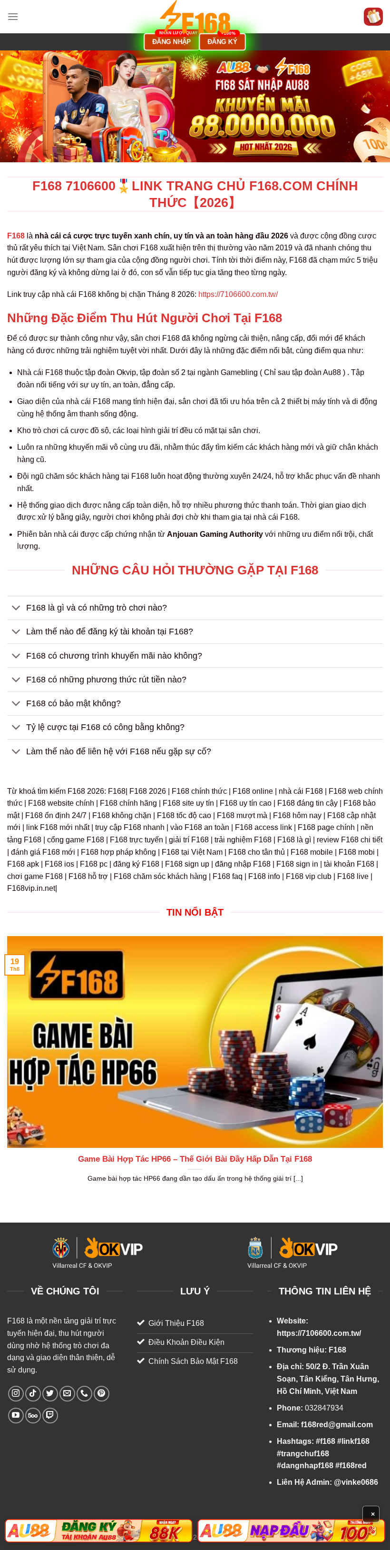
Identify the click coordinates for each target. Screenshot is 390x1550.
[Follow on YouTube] (16, 1415)
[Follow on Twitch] (50, 1415)
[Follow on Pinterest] (101, 1394)
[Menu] (13, 16)
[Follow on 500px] (33, 1415)
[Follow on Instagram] (16, 1394)
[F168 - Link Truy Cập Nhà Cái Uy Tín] (195, 16)
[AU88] (99, 1530)
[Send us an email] (67, 1394)
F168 (16, 1321)
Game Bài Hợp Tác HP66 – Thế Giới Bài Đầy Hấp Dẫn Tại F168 (195, 1159)
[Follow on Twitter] (50, 1394)
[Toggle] (16, 609)
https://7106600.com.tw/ (238, 294)
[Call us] (84, 1394)
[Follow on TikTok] (33, 1394)
